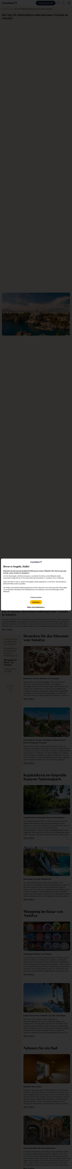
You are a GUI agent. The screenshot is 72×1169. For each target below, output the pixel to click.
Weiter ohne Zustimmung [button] (36, 607)
